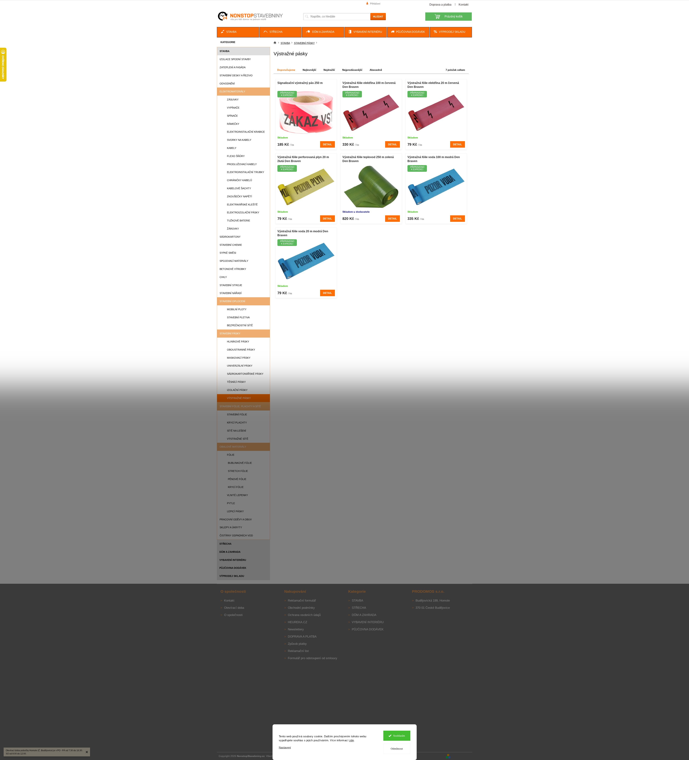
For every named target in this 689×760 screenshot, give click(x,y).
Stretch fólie (238, 471)
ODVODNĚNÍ (227, 83)
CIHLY (223, 277)
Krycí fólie (236, 487)
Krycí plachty (237, 422)
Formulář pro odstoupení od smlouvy (312, 658)
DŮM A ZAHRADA (229, 551)
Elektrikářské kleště (242, 204)
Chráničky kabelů (239, 180)
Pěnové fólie (237, 479)
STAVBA (224, 51)
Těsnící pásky (236, 381)
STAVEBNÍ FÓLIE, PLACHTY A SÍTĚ (240, 406)
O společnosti (233, 615)
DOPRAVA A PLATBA (302, 636)
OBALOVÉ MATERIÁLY (233, 446)
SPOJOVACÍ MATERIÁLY (234, 260)
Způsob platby (297, 643)
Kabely (231, 148)
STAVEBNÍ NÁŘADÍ (231, 293)
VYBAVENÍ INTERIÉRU (232, 560)
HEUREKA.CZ (297, 622)
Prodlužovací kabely (242, 164)
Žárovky (233, 228)
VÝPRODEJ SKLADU (231, 576)
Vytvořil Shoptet (462, 755)
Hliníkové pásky (238, 341)
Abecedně (376, 69)
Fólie (230, 454)
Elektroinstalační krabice (246, 131)
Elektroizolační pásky (243, 212)
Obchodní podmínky (301, 607)
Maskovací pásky (238, 357)
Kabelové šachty (239, 188)
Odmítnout (397, 748)
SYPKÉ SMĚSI (228, 252)
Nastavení (285, 747)
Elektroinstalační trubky (245, 172)
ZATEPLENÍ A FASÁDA (233, 67)
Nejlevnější (309, 69)
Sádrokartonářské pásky (245, 373)
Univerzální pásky (239, 365)
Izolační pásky (237, 390)
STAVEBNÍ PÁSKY (230, 333)
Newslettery (296, 629)
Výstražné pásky (239, 398)
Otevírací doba (234, 607)
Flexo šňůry (236, 156)
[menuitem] (238, 32)
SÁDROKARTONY (230, 236)
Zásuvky (232, 99)
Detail (327, 144)
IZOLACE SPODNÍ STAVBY (235, 59)
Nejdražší (329, 69)
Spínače (232, 115)
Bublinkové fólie (240, 462)
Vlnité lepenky (237, 495)
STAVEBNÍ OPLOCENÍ (232, 301)
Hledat (378, 16)
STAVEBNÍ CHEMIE (231, 244)
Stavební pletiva (238, 317)
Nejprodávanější (352, 69)
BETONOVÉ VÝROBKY (233, 269)
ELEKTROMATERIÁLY (232, 91)
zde (351, 740)
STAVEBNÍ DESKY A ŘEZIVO (236, 75)
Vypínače (233, 107)
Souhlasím (399, 735)
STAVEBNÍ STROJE (231, 285)
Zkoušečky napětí (239, 196)
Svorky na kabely (239, 139)
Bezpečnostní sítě (240, 325)
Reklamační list (298, 651)
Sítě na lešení (236, 430)
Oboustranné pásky (241, 349)
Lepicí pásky (235, 511)
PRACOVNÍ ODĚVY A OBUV (236, 519)
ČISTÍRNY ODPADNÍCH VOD (236, 535)
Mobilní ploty (236, 309)
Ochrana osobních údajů (304, 615)
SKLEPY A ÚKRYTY (231, 527)
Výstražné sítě (237, 438)
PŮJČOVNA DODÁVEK (232, 567)
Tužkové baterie (238, 220)
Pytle (231, 503)
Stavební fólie (237, 414)
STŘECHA (225, 543)
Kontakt (463, 4)
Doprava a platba (440, 4)
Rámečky (233, 123)
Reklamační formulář (302, 600)
